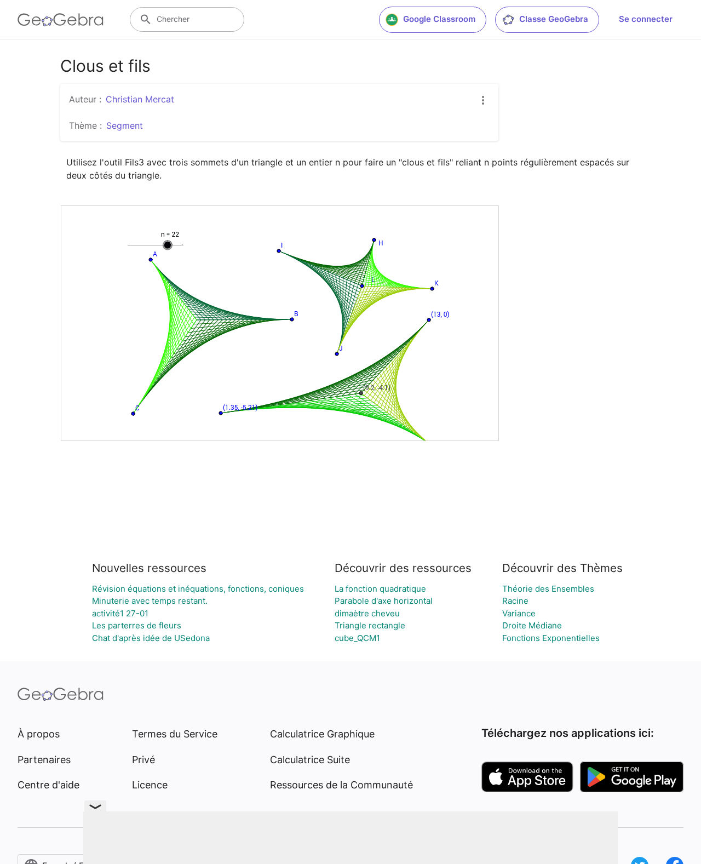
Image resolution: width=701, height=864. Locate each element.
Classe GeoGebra (553, 19)
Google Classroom (439, 19)
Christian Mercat (140, 99)
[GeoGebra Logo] (61, 19)
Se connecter (646, 19)
